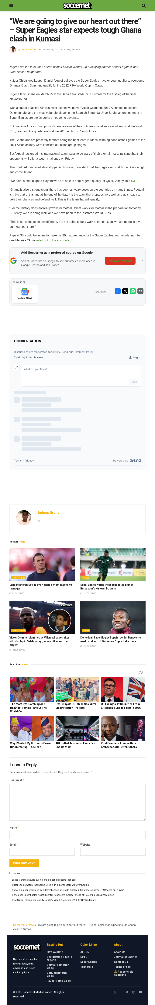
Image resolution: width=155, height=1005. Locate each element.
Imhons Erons (29, 49)
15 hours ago (89, 646)
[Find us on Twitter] (127, 992)
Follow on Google (120, 260)
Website (85, 844)
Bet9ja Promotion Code (58, 966)
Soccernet (19, 924)
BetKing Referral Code (57, 974)
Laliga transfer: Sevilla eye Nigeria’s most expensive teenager (44, 880)
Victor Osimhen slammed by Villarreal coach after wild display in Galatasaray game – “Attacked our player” (39, 641)
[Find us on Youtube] (140, 992)
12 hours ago (89, 593)
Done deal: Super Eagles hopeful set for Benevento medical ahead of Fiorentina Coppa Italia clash (63, 895)
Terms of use (122, 966)
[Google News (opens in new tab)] (25, 294)
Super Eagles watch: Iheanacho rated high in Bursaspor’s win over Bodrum (51, 885)
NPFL (83, 956)
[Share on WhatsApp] (133, 291)
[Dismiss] (142, 261)
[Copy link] (140, 291)
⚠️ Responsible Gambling (123, 973)
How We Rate (55, 952)
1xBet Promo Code (59, 980)
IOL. (133, 180)
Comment (16, 780)
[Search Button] (144, 5)
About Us (119, 952)
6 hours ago (17, 593)
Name (14, 827)
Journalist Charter (125, 956)
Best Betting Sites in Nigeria (59, 958)
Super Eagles (88, 961)
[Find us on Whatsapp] (115, 992)
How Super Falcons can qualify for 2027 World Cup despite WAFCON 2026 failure (54, 900)
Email (14, 844)
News (67, 49)
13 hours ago (18, 650)
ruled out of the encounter (53, 240)
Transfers (19, 578)
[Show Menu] (11, 5)
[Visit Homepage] (77, 5)
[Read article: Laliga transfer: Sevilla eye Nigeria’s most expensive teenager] (42, 564)
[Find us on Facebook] (121, 992)
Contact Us (121, 961)
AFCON (75, 49)
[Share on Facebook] (118, 291)
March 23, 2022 (51, 49)
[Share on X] (125, 291)
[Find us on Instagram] (133, 992)
